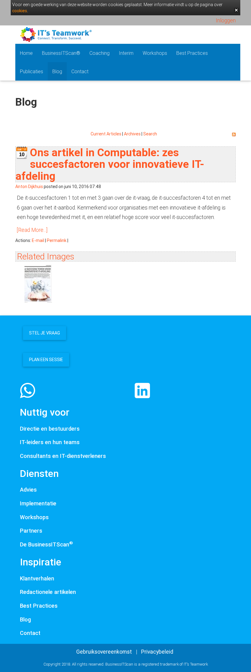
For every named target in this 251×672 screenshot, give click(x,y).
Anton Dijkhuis (29, 186)
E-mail (38, 240)
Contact (79, 71)
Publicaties (31, 71)
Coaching (99, 53)
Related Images (45, 256)
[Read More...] (32, 229)
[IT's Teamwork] (56, 33)
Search (150, 134)
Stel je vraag (44, 333)
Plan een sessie (46, 359)
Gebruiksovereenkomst (104, 651)
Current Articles (106, 134)
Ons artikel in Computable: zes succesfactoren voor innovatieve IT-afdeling (110, 164)
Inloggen (226, 20)
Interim (126, 53)
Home (26, 53)
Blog (57, 71)
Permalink (56, 240)
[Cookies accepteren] (236, 10)
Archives (132, 134)
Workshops (155, 53)
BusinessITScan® (61, 53)
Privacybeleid (157, 651)
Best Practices (192, 53)
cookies (19, 10)
